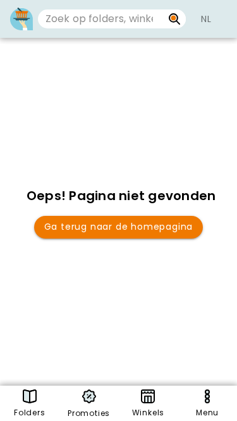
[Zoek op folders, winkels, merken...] (174, 18)
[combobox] (100, 19)
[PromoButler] (21, 19)
